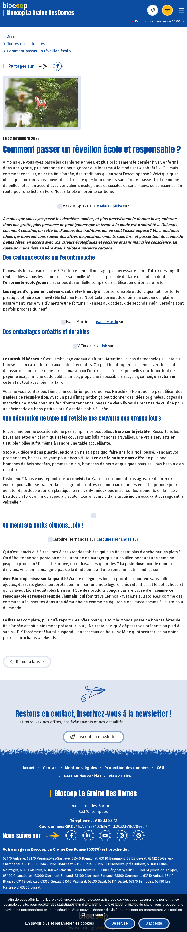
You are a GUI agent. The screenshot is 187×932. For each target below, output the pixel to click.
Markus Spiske (109, 206)
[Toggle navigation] (181, 12)
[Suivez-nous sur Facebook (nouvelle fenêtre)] (71, 835)
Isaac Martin (107, 322)
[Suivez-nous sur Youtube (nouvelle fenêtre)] (105, 835)
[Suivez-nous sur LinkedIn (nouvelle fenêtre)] (88, 835)
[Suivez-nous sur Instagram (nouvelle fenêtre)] (122, 835)
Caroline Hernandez (113, 539)
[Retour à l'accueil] (15, 6)
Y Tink (101, 346)
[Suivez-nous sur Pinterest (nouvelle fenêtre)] (138, 835)
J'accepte (154, 923)
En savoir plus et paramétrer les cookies (59, 923)
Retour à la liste (30, 661)
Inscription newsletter (97, 737)
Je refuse (120, 923)
